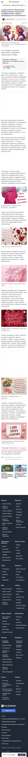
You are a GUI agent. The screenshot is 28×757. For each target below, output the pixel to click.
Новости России (7, 594)
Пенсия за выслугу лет (5, 698)
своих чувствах (14, 79)
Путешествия (20, 597)
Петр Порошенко (7, 662)
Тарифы (4, 554)
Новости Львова (7, 516)
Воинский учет (20, 628)
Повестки (19, 617)
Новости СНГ (6, 597)
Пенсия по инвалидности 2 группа (7, 685)
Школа (18, 517)
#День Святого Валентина (13, 459)
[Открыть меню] (2, 2)
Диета (18, 574)
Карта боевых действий (6, 617)
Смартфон (5, 580)
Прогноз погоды (20, 527)
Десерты (18, 689)
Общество (18, 500)
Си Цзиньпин (6, 648)
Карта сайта (5, 738)
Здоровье (18, 565)
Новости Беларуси (5, 603)
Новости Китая (6, 599)
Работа (18, 506)
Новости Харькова (5, 507)
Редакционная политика (9, 721)
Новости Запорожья (5, 519)
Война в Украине (6, 613)
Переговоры (6, 624)
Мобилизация (19, 613)
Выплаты (18, 509)
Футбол (18, 545)
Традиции (19, 649)
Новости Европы (7, 589)
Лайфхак (18, 602)
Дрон (3, 577)
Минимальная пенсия (6, 694)
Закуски (18, 694)
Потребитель (20, 591)
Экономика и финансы (5, 542)
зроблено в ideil (5, 751)
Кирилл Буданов (7, 659)
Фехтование (19, 558)
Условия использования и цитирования (13, 724)
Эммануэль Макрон (5, 651)
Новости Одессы (7, 513)
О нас (3, 716)
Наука (3, 565)
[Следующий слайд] (26, 5)
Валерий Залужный (5, 655)
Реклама (4, 727)
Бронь (18, 619)
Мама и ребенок (20, 569)
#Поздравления (9, 457)
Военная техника (7, 632)
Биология (5, 574)
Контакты (4, 732)
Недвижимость (6, 552)
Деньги (4, 546)
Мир (2, 585)
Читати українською (6, 23)
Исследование (20, 580)
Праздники (18, 637)
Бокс (17, 547)
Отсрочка (18, 622)
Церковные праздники (19, 641)
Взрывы (4, 621)
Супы (17, 686)
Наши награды (6, 730)
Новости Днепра (7, 510)
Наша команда (6, 735)
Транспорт (5, 549)
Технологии (5, 569)
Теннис (18, 550)
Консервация (20, 683)
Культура (18, 599)
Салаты (18, 691)
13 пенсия (5, 680)
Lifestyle (17, 585)
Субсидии (19, 512)
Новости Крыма (7, 531)
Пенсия (3, 677)
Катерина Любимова (9, 19)
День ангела (19, 655)
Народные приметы (19, 646)
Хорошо (21, 754)
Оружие (4, 626)
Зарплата (19, 503)
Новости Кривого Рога (7, 524)
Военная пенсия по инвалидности (7, 689)
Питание (18, 571)
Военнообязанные (21, 625)
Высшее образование (20, 521)
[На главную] (14, 2)
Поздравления (20, 608)
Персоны (4, 637)
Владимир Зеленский (5, 641)
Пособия (18, 524)
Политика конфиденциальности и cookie (13, 719)
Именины (19, 657)
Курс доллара (6, 557)
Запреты (18, 652)
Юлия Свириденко (7, 671)
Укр (26, 2)
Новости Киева (6, 503)
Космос (4, 571)
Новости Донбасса (5, 528)
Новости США (6, 591)
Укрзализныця (6, 560)
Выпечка (18, 680)
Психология (19, 577)
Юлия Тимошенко (7, 664)
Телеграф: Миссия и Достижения (11, 741)
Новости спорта (20, 541)
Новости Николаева (5, 535)
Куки (13, 754)
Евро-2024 (19, 556)
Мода (17, 594)
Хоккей (18, 553)
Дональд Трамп (6, 645)
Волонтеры (5, 629)
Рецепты (17, 677)
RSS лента (5, 743)
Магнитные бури (21, 605)
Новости (4, 500)
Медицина (19, 514)
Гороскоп (18, 589)
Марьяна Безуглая (5, 668)
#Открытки (18, 457)
